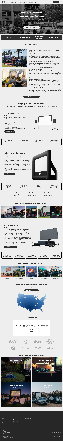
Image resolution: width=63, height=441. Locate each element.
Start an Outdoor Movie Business (40, 421)
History (3, 422)
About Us (37, 2)
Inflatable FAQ (15, 425)
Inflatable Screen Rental (14, 2)
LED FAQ (14, 426)
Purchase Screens (28, 422)
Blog (2, 426)
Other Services (31, 2)
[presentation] (2, 212)
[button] (31, 27)
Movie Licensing (27, 419)
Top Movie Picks (27, 423)
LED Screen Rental (23, 2)
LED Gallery (15, 419)
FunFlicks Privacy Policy (5, 440)
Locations (3, 423)
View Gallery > (16, 366)
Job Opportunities (39, 419)
